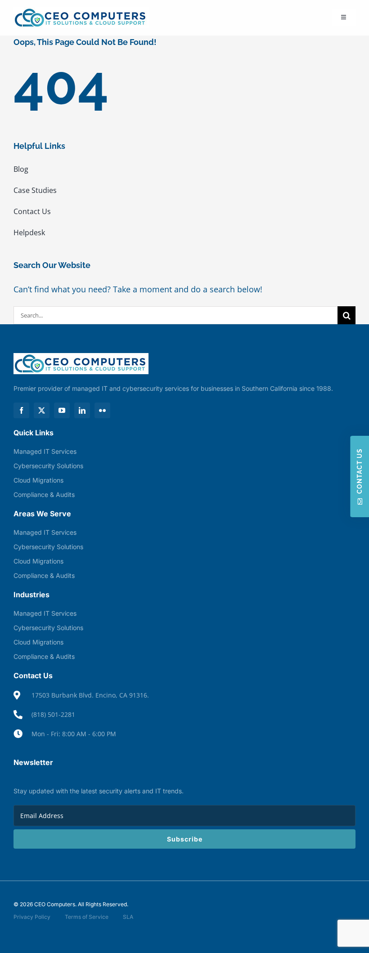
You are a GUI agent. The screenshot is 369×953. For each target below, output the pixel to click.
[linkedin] (82, 410)
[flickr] (102, 410)
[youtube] (62, 410)
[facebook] (21, 410)
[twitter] (42, 410)
